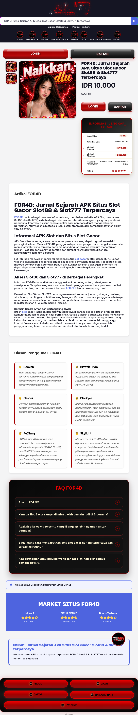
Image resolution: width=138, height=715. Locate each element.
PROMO (38, 684)
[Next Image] (73, 90)
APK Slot (71, 288)
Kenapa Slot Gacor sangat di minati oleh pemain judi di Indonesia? (64, 514)
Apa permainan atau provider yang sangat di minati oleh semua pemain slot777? (62, 561)
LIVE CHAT (71, 703)
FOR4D (18, 217)
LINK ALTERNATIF (104, 693)
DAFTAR (102, 54)
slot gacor (81, 258)
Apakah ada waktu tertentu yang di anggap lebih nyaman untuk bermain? (62, 528)
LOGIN (36, 53)
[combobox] (65, 21)
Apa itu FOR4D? (29, 502)
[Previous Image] (21, 90)
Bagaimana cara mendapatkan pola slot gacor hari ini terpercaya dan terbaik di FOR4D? (66, 545)
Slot (24, 311)
